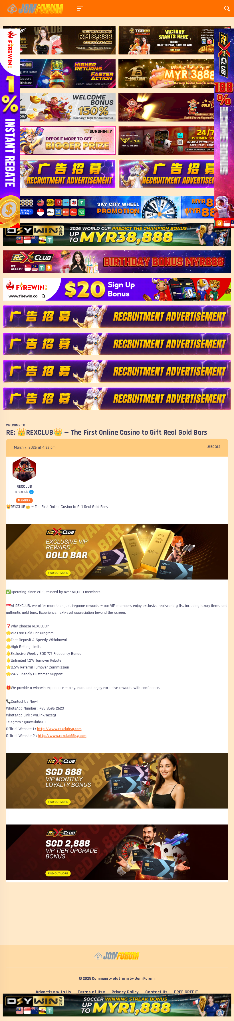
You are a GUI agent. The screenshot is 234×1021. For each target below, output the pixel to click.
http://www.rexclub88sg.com (62, 735)
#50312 (213, 447)
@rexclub (24, 492)
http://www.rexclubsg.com (59, 729)
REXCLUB (24, 486)
